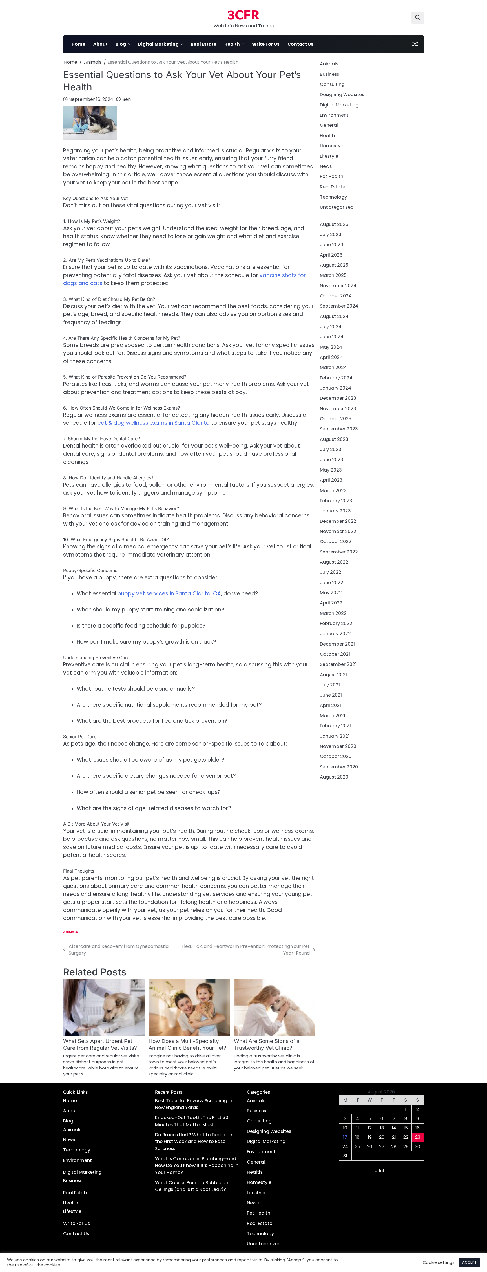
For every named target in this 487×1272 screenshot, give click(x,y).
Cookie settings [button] (439, 1262)
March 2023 (333, 490)
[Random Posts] (415, 44)
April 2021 (330, 705)
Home (78, 44)
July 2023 (330, 449)
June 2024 (332, 336)
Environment (334, 115)
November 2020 (338, 746)
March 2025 (333, 275)
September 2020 (339, 766)
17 (345, 1137)
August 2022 (334, 562)
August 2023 (334, 439)
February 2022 (336, 623)
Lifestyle (329, 156)
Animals (70, 931)
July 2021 (330, 685)
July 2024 (331, 326)
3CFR (243, 14)
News (326, 166)
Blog (121, 44)
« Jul (379, 1171)
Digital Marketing (158, 44)
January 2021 (334, 736)
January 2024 (335, 388)
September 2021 (338, 664)
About (100, 44)
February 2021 (335, 725)
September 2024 (339, 306)
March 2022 (333, 613)
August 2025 (334, 265)
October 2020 (335, 756)
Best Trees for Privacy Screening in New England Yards (193, 1104)
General (329, 125)
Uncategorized (337, 207)
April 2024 (331, 357)
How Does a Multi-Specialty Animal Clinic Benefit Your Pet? (187, 1044)
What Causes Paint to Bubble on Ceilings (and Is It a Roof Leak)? (191, 1186)
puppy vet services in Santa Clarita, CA (169, 593)
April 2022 (331, 603)
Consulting (332, 84)
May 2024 (331, 347)
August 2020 (334, 777)
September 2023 (339, 429)
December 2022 (338, 521)
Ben (126, 99)
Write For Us (266, 44)
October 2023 (335, 418)
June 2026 (331, 244)
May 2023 (331, 469)
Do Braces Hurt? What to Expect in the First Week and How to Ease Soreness (193, 1141)
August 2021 (333, 674)
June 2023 (331, 459)
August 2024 (334, 316)
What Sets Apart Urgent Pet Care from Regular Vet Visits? (100, 1044)
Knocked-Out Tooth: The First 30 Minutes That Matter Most (191, 1121)
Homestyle (332, 146)
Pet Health (331, 176)
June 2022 (331, 582)
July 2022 (330, 572)
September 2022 (339, 551)
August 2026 (334, 224)
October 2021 (335, 654)
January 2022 (335, 633)
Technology (333, 197)
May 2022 (331, 592)
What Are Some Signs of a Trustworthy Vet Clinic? (267, 1044)
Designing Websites (342, 94)
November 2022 (338, 531)
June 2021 (331, 695)
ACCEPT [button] (469, 1262)
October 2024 (336, 295)
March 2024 (333, 367)
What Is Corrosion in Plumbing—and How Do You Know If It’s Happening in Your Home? (196, 1165)
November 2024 (338, 285)
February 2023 (336, 500)
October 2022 (335, 541)
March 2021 (332, 715)
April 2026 (331, 255)
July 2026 (330, 234)
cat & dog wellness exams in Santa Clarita (154, 423)
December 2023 (338, 398)
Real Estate (203, 44)
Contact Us (300, 44)
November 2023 (338, 408)
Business (329, 74)
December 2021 (337, 644)
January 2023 (335, 511)
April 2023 (331, 480)
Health (232, 44)
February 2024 (336, 377)
